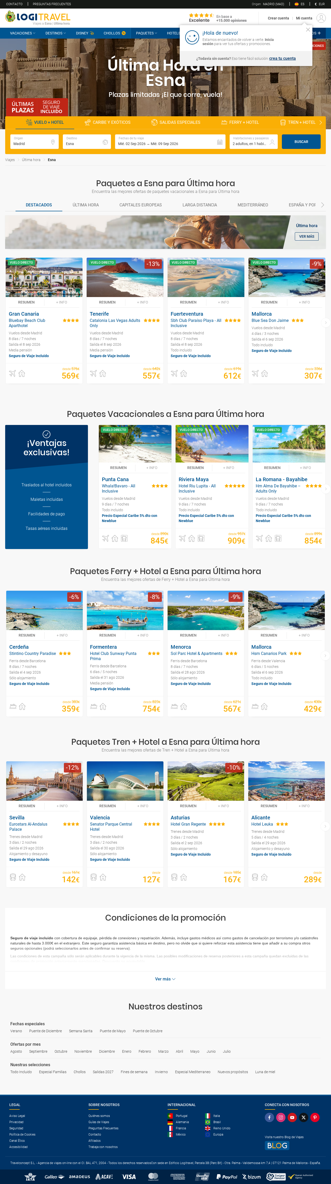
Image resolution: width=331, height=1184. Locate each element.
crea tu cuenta (282, 58)
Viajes (10, 160)
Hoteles (175, 33)
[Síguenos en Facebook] (270, 1117)
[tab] (39, 205)
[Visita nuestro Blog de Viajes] (293, 1145)
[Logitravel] (218, 18)
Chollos (112, 33)
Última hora (31, 160)
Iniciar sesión (292, 37)
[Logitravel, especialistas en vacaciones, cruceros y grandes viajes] (37, 16)
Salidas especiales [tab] (180, 122)
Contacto (14, 4)
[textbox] (34, 141)
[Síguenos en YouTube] (293, 1117)
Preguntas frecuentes (52, 4)
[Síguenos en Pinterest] (316, 1117)
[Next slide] (320, 123)
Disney (82, 33)
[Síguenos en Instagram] (282, 1117)
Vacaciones (21, 33)
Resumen (26, 302)
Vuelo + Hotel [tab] (49, 122)
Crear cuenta (278, 18)
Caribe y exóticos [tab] (112, 122)
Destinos (54, 33)
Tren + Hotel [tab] (302, 122)
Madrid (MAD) (268, 4)
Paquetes (145, 33)
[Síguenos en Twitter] (304, 1117)
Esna (52, 160)
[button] (170, 141)
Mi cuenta (304, 18)
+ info (61, 302)
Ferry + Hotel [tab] (244, 122)
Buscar (301, 142)
